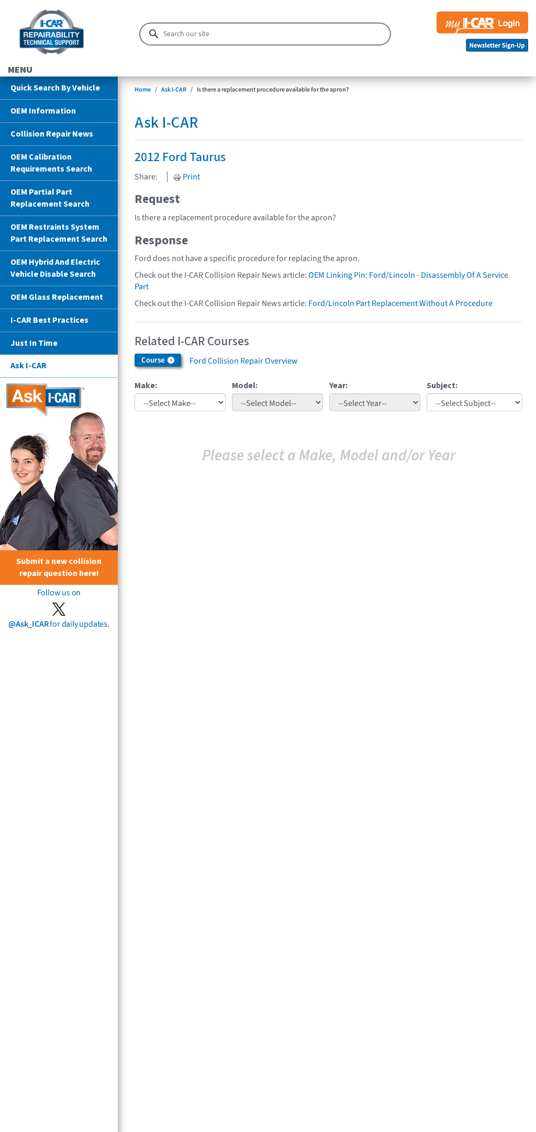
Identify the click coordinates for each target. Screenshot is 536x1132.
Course (153, 360)
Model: (245, 385)
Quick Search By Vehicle (55, 88)
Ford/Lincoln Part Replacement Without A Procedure (400, 303)
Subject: (442, 385)
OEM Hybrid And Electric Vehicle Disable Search (55, 268)
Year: (338, 385)
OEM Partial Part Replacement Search (50, 198)
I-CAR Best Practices (49, 320)
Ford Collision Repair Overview (243, 361)
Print (190, 177)
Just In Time (34, 343)
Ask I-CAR (28, 365)
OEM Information (43, 111)
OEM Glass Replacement (56, 297)
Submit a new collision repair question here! (59, 567)
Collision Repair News (51, 134)
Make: (146, 385)
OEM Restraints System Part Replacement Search (58, 233)
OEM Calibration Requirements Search (51, 163)
